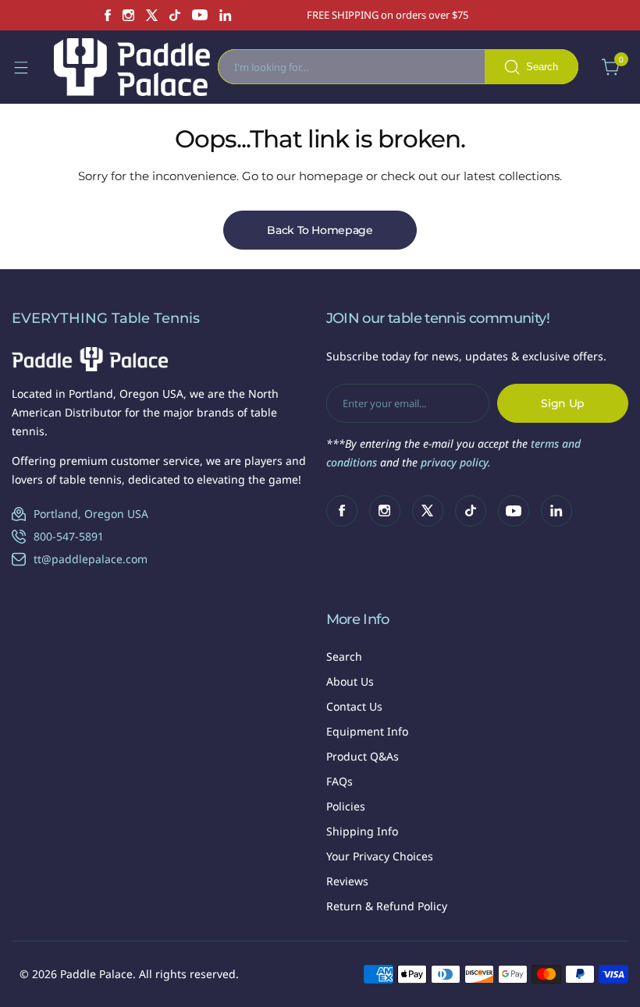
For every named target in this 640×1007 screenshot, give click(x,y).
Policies (345, 806)
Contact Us (354, 706)
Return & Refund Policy (386, 906)
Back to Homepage (320, 230)
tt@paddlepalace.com (91, 558)
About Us (350, 681)
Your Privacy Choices (379, 856)
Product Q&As (362, 756)
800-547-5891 (69, 536)
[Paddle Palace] (132, 67)
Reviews (347, 881)
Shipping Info (362, 831)
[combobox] (398, 66)
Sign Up (563, 403)
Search (344, 656)
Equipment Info (367, 731)
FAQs (339, 781)
